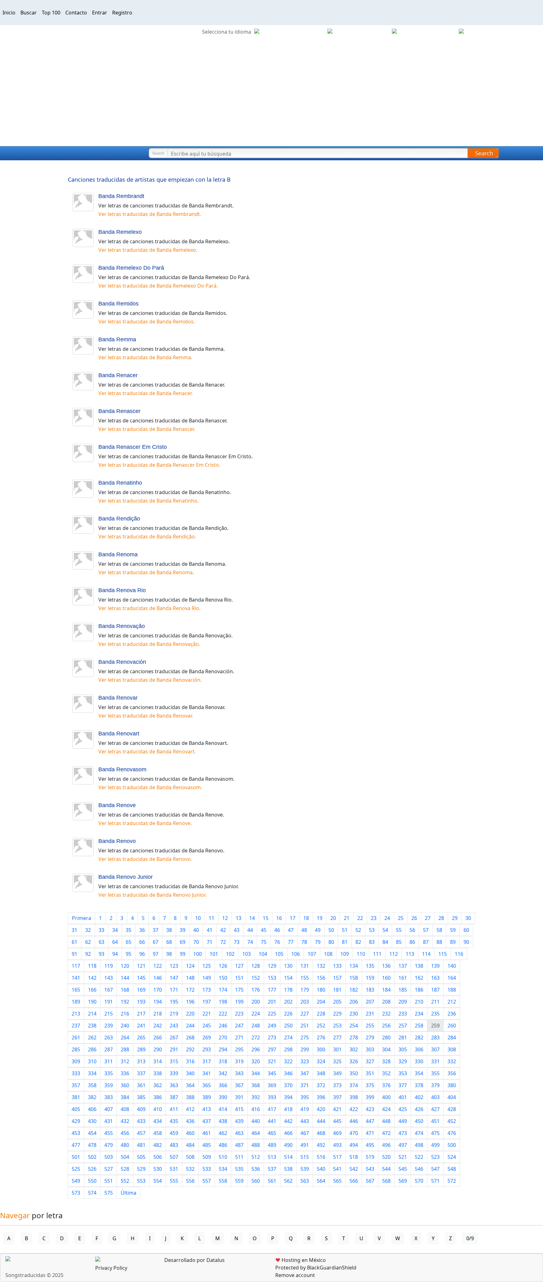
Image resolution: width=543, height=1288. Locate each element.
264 (125, 1037)
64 (115, 941)
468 (321, 1133)
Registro (122, 12)
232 (386, 1013)
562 (288, 1180)
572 (451, 1180)
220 (190, 1013)
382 (92, 1097)
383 (108, 1097)
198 (223, 1001)
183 (370, 989)
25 (400, 918)
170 (157, 989)
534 (223, 1168)
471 (370, 1133)
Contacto (76, 12)
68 (169, 941)
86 (412, 941)
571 (435, 1180)
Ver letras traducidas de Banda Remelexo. (147, 249)
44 (250, 930)
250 (288, 1025)
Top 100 (51, 12)
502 (92, 1156)
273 (272, 1037)
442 (288, 1121)
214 (92, 1013)
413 (206, 1109)
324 (321, 1061)
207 (370, 1001)
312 (125, 1061)
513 (272, 1156)
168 (125, 989)
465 (272, 1133)
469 (337, 1133)
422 (353, 1109)
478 (92, 1145)
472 (386, 1133)
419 (304, 1109)
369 (272, 1085)
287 (108, 1049)
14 (252, 918)
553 (141, 1180)
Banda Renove (117, 805)
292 (190, 1049)
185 (402, 989)
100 (197, 953)
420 (321, 1109)
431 (108, 1121)
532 (190, 1168)
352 (386, 1073)
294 (223, 1049)
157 (337, 977)
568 (386, 1180)
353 (402, 1073)
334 (92, 1073)
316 (190, 1061)
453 (76, 1133)
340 (190, 1073)
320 (255, 1061)
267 (174, 1037)
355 (435, 1073)
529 (141, 1168)
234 (419, 1013)
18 (306, 918)
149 (206, 977)
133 (337, 965)
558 (223, 1180)
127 (239, 965)
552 (125, 1180)
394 (288, 1097)
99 (182, 953)
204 (321, 1001)
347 (304, 1073)
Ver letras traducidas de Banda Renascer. (146, 429)
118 (92, 965)
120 (125, 965)
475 (435, 1133)
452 (451, 1121)
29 (455, 918)
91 (74, 953)
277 (337, 1037)
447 (370, 1121)
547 (435, 1168)
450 (419, 1121)
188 (451, 989)
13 (238, 918)
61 (74, 941)
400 (386, 1097)
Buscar (28, 12)
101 (214, 953)
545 (402, 1168)
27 (428, 918)
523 (435, 1156)
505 (141, 1156)
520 (386, 1156)
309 (76, 1061)
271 (239, 1037)
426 (419, 1109)
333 (76, 1073)
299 (304, 1049)
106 (295, 953)
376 (386, 1085)
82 (358, 941)
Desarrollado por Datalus (194, 1260)
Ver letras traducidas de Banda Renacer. (145, 393)
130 (288, 965)
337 (141, 1073)
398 (353, 1097)
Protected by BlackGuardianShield (315, 1267)
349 (337, 1073)
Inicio (9, 12)
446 (353, 1121)
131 (304, 965)
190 (92, 1001)
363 (174, 1085)
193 (141, 1001)
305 (402, 1049)
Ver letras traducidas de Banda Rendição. (147, 536)
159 (370, 977)
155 (304, 977)
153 (272, 977)
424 (386, 1109)
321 (272, 1061)
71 (209, 941)
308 (451, 1049)
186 (419, 989)
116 (459, 953)
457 (141, 1133)
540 (321, 1168)
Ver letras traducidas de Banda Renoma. (146, 572)
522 (419, 1156)
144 (125, 977)
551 (108, 1180)
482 (157, 1145)
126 (223, 965)
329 (402, 1061)
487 (239, 1145)
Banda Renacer (118, 375)
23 (373, 918)
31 (74, 930)
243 (174, 1025)
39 (182, 930)
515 (304, 1156)
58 (439, 930)
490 (288, 1145)
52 (358, 930)
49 (318, 930)
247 (239, 1025)
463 (239, 1133)
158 (353, 977)
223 (239, 1013)
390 (223, 1097)
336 (125, 1073)
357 (76, 1085)
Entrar (99, 12)
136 (386, 965)
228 (321, 1013)
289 (141, 1049)
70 (196, 941)
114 (426, 953)
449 (402, 1121)
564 (321, 1180)
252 (321, 1025)
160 (386, 977)
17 (292, 918)
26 (414, 918)
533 (206, 1168)
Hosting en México (300, 1260)
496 (386, 1145)
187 (435, 989)
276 (321, 1037)
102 (230, 953)
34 (115, 930)
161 (402, 977)
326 (353, 1061)
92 (88, 953)
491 (304, 1145)
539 (304, 1168)
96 (142, 953)
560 (255, 1180)
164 (451, 977)
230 (353, 1013)
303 (370, 1049)
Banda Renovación (122, 662)
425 (402, 1109)
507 (174, 1156)
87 (426, 941)
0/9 (470, 1238)
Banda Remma (117, 339)
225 (272, 1013)
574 (92, 1192)
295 (239, 1049)
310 (92, 1061)
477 (76, 1145)
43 (236, 930)
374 (353, 1085)
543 (370, 1168)
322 (288, 1061)
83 (372, 941)
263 (108, 1037)
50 (331, 930)
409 (141, 1109)
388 (190, 1097)
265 (141, 1037)
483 (174, 1145)
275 (304, 1037)
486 (223, 1145)
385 (141, 1097)
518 (353, 1156)
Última (128, 1192)
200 (255, 1001)
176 (255, 989)
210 (419, 1001)
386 (157, 1097)
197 (206, 1001)
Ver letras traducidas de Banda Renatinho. (148, 500)
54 (385, 930)
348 (321, 1073)
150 (223, 977)
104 (263, 953)
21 (346, 918)
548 (451, 1168)
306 (419, 1049)
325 (337, 1061)
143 (108, 977)
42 (223, 930)
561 (272, 1180)
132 (321, 965)
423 (370, 1109)
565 (337, 1180)
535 (239, 1168)
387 (174, 1097)
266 (157, 1037)
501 (76, 1156)
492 (321, 1145)
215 (108, 1013)
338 (157, 1073)
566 (353, 1180)
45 (263, 930)
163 (435, 977)
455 (108, 1133)
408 (125, 1109)
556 (190, 1180)
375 (370, 1085)
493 (337, 1145)
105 (279, 953)
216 (125, 1013)
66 (142, 941)
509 (206, 1156)
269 (206, 1037)
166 (92, 989)
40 (196, 930)
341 (206, 1073)
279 (370, 1037)
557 (206, 1180)
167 (108, 989)
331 (435, 1061)
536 (255, 1168)
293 (206, 1049)
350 (353, 1073)
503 (108, 1156)
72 (223, 941)
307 (435, 1049)
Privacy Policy (111, 1267)
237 (76, 1025)
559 (239, 1180)
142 (92, 977)
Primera (81, 918)
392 (255, 1097)
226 (288, 1013)
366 (223, 1085)
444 (321, 1121)
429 (76, 1121)
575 (108, 1192)
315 (174, 1061)
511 (239, 1156)
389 (206, 1097)
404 (451, 1097)
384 (125, 1097)
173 (206, 989)
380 (451, 1085)
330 (419, 1061)
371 (304, 1085)
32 (88, 930)
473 (402, 1133)
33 (101, 930)
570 (419, 1180)
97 (155, 953)
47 (290, 930)
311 (108, 1061)
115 (442, 953)
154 (288, 977)
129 (272, 965)
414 (223, 1109)
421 (337, 1109)
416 (255, 1109)
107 (312, 953)
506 (157, 1156)
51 (345, 930)
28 (441, 918)
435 (174, 1121)
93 (101, 953)
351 (370, 1073)
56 (412, 930)
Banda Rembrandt (121, 196)
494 (353, 1145)
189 (76, 1001)
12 (225, 918)
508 (190, 1156)
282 (419, 1037)
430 (92, 1121)
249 (272, 1025)
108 (328, 953)
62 (88, 941)
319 (239, 1061)
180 (321, 989)
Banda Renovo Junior (125, 877)
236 (451, 1013)
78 (304, 941)
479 (108, 1145)
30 (468, 918)
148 (190, 977)
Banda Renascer (119, 411)
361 (141, 1085)
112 (393, 953)
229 (337, 1013)
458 (157, 1133)
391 (239, 1097)
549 (76, 1180)
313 (141, 1061)
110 (361, 953)
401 (402, 1097)
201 (272, 1001)
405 (76, 1109)
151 (239, 977)
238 (92, 1025)
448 (386, 1121)
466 (288, 1133)
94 (115, 953)
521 (402, 1156)
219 (174, 1013)
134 (353, 965)
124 (190, 965)
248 (255, 1025)
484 (190, 1145)
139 (435, 965)
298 (288, 1049)
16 (279, 918)
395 (304, 1097)
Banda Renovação (121, 626)
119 (108, 965)
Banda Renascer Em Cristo (132, 447)
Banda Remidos (118, 303)
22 (360, 918)
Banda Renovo (117, 841)
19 (319, 918)
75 (263, 941)
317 (206, 1061)
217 (141, 1013)
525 (76, 1168)
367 (239, 1085)
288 (125, 1049)
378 (419, 1085)
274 (288, 1037)
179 (304, 989)
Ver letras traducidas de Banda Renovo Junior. (152, 894)
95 (128, 953)
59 (453, 930)
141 (76, 977)
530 (157, 1168)
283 (435, 1037)
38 (169, 930)
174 (223, 989)
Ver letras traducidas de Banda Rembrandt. (149, 214)
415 (239, 1109)
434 (157, 1121)
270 (223, 1037)
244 (190, 1025)
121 (141, 965)
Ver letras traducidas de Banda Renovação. (149, 644)
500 (451, 1145)
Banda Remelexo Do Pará (131, 268)
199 (239, 1001)
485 (206, 1145)
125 (206, 965)
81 (345, 941)
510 (223, 1156)
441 (272, 1121)
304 (386, 1049)
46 (277, 930)
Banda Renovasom (122, 769)
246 (223, 1025)
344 (255, 1073)
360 (125, 1085)
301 (337, 1049)
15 (265, 918)
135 (370, 965)
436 (190, 1121)
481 (141, 1145)
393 (272, 1097)
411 (174, 1109)
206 (353, 1001)
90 (466, 941)
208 (386, 1001)
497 (402, 1145)
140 (451, 965)
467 (304, 1133)
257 (402, 1025)
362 (157, 1085)
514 (288, 1156)
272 (255, 1037)
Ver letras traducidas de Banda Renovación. (150, 679)
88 (439, 941)
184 (386, 989)
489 (272, 1145)
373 (337, 1085)
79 (318, 941)
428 (451, 1109)
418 (288, 1109)
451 (435, 1121)
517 (337, 1156)
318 (223, 1061)
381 (76, 1097)
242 (157, 1025)
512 (255, 1156)
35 (128, 930)
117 (76, 965)
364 (190, 1085)
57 (426, 930)
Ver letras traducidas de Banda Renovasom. (150, 787)
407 (108, 1109)
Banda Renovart (118, 733)
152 (255, 977)
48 (304, 930)
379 (435, 1085)
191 (108, 1001)
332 (451, 1061)
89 (453, 941)
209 (402, 1001)
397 (337, 1097)
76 (277, 941)
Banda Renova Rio (122, 590)
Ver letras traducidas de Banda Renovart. (147, 751)
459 (174, 1133)
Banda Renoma (118, 554)
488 (255, 1145)
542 (353, 1168)
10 (198, 918)
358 (92, 1085)
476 (451, 1133)
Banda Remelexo (120, 232)
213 (76, 1013)
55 (399, 930)
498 (419, 1145)
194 (157, 1001)
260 (451, 1025)
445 (337, 1121)
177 (272, 989)
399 (370, 1097)
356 (451, 1073)
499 (435, 1145)
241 (141, 1025)
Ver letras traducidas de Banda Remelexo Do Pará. (158, 285)
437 (206, 1121)
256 (386, 1025)
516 (321, 1156)
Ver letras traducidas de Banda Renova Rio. (149, 608)
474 (419, 1133)
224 (255, 1013)
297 (272, 1049)
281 (402, 1037)
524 (451, 1156)
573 (76, 1192)
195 (174, 1001)
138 (419, 965)
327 (370, 1061)
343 (239, 1073)
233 (402, 1013)
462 (223, 1133)
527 (108, 1168)
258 (419, 1025)
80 (331, 941)
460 (190, 1133)
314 (157, 1061)
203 (304, 1001)
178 (288, 989)
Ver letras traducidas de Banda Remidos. (146, 321)
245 (206, 1025)
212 (451, 1001)
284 (451, 1037)
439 (239, 1121)
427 (435, 1109)
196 (190, 1001)
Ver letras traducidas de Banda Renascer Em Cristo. (159, 464)
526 (92, 1168)
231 (370, 1013)
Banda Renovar (118, 698)
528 (125, 1168)
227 (304, 1013)
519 (370, 1156)
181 (337, 989)
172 (190, 989)
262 (92, 1037)
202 (288, 1001)
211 (435, 1001)
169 (141, 989)
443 (304, 1121)
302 (353, 1049)
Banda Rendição (119, 518)
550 (92, 1180)
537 (272, 1168)
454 (92, 1133)
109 (344, 953)
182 (353, 989)
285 (76, 1049)
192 (125, 1001)
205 (337, 1001)
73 (236, 941)
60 (466, 930)
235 (435, 1013)
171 (174, 989)
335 (108, 1073)
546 (419, 1168)
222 (223, 1013)
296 (255, 1049)
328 (386, 1061)
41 (209, 930)
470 (353, 1133)
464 (255, 1133)
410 (157, 1109)
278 (353, 1037)
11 (211, 918)
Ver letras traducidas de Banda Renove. (145, 823)
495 (370, 1145)
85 (399, 941)
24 (387, 918)
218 (157, 1013)
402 (419, 1097)
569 (402, 1180)
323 (304, 1061)
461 (206, 1133)
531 (174, 1168)
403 (435, 1097)
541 (337, 1168)
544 (386, 1168)
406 (92, 1109)
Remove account (295, 1275)
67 (155, 941)
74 (250, 941)
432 (125, 1121)
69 (182, 941)
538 (288, 1168)
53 (372, 930)
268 (190, 1037)
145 (141, 977)
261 (76, 1037)
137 (402, 965)
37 (155, 930)
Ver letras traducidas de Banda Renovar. (145, 715)
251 (304, 1025)
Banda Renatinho (120, 483)
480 (125, 1145)
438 (223, 1121)
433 (141, 1121)
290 (157, 1049)
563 (304, 1180)
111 (377, 953)
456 (125, 1133)
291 (174, 1049)
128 (255, 965)
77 (290, 941)
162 (419, 977)
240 (125, 1025)
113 (410, 953)
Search (484, 153)
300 (321, 1049)
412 (190, 1109)
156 (321, 977)
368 (255, 1085)
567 (370, 1180)
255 (370, 1025)
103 (246, 953)
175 (239, 989)
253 (337, 1025)
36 (142, 930)
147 (174, 977)
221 (206, 1013)
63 (101, 941)
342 (223, 1073)
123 (174, 965)
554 (157, 1180)
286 (92, 1049)
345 (272, 1073)
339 (174, 1073)
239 (108, 1025)
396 (321, 1097)
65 (128, 941)
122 (157, 965)
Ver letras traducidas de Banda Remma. (145, 357)
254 (353, 1025)
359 (108, 1085)
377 (402, 1085)
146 (157, 977)
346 (288, 1073)
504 (125, 1156)
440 (255, 1121)
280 (386, 1037)
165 (76, 989)
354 (419, 1073)
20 (333, 918)
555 (174, 1180)
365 (206, 1085)
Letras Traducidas (42, 153)
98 (169, 953)
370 (288, 1085)
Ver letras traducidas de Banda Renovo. (145, 859)
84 (385, 941)
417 (272, 1109)
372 (321, 1085)
